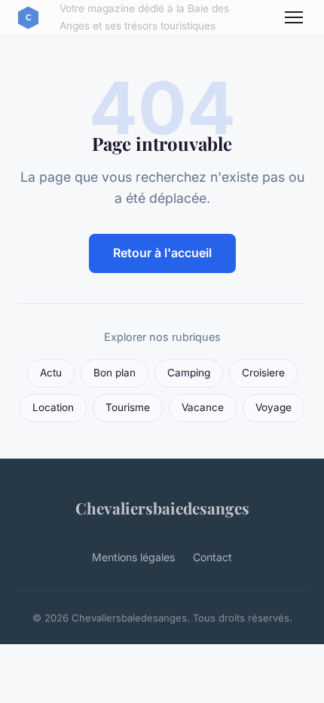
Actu (51, 373)
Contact (212, 557)
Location (53, 407)
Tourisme (127, 407)
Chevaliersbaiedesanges (162, 507)
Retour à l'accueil (162, 252)
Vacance (203, 407)
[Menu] (294, 17)
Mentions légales (133, 557)
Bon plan (114, 373)
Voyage (273, 407)
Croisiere (263, 373)
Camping (188, 373)
